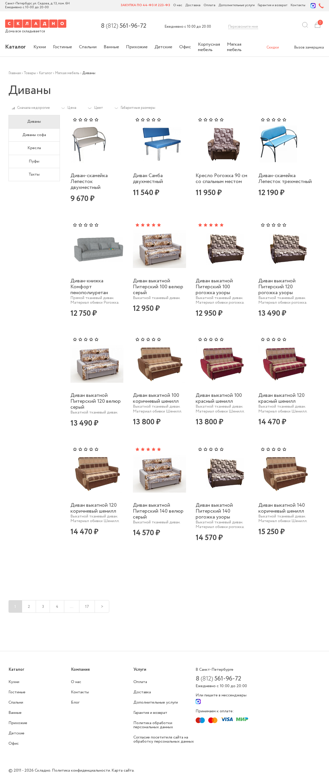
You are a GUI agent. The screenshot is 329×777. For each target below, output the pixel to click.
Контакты (298, 5)
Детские (163, 47)
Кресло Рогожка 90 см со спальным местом (221, 178)
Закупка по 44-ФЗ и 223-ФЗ (145, 5)
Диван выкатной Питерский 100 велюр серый (158, 286)
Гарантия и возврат (273, 5)
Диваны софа (34, 135)
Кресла (34, 148)
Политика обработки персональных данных (153, 725)
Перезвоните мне (243, 26)
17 (87, 607)
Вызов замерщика (309, 47)
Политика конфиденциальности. (82, 770)
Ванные (111, 47)
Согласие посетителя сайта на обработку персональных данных (163, 739)
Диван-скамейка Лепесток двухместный (89, 181)
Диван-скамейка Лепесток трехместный (285, 178)
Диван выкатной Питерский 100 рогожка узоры (214, 286)
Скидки (273, 47)
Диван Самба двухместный (148, 178)
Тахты (34, 174)
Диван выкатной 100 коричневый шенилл (156, 398)
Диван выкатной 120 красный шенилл (281, 398)
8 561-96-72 (123, 26)
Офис (185, 47)
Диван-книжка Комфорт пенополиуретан (89, 286)
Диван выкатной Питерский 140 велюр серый (158, 511)
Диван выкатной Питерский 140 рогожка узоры (214, 511)
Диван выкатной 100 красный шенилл (219, 398)
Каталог (15, 47)
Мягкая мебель (234, 47)
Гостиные (62, 47)
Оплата (209, 5)
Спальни (88, 47)
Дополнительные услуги (236, 5)
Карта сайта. (123, 770)
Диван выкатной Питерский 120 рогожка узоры (277, 286)
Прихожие (137, 47)
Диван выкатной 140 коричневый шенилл (281, 508)
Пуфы (34, 161)
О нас (177, 5)
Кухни (39, 47)
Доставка (192, 5)
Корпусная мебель (209, 47)
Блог (75, 702)
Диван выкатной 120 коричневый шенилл (93, 508)
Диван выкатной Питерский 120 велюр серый (95, 401)
